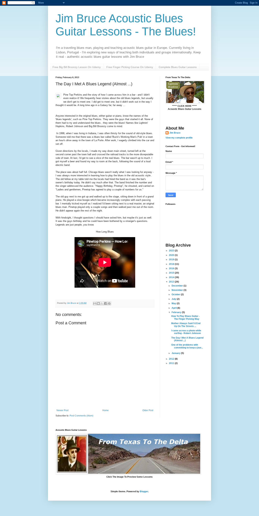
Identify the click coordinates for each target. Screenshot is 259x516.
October (176, 294)
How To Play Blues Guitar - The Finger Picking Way (185, 317)
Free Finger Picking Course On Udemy (129, 67)
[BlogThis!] (98, 303)
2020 (172, 255)
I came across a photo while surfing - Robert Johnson (186, 332)
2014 (172, 277)
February (177, 312)
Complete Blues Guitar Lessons (178, 67)
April (174, 308)
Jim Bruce (175, 132)
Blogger (144, 491)
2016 (172, 268)
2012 (172, 359)
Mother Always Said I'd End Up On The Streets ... (185, 324)
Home (105, 410)
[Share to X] (102, 303)
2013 (172, 281)
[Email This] (95, 303)
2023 (172, 250)
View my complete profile (179, 137)
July (174, 299)
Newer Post (62, 410)
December (178, 285)
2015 (172, 272)
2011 (172, 363)
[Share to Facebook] (106, 303)
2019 (172, 259)
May (174, 303)
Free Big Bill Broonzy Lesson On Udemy (77, 67)
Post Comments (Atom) (81, 415)
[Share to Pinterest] (109, 303)
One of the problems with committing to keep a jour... (187, 346)
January (176, 353)
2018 (172, 264)
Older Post (147, 410)
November (178, 290)
